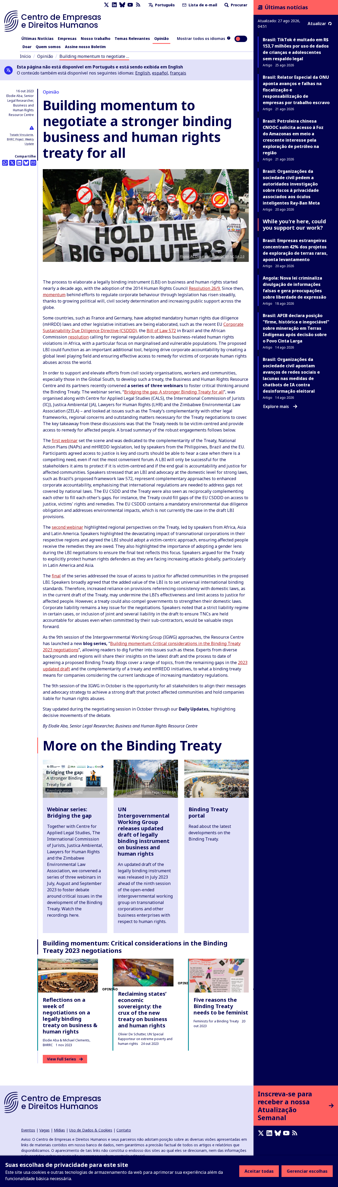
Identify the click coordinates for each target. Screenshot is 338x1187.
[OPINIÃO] (68, 976)
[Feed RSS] (138, 5)
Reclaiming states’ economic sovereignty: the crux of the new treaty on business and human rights (142, 1009)
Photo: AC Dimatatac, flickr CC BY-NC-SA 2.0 (212, 256)
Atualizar (317, 23)
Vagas (44, 1130)
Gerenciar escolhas (307, 1171)
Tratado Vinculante (21, 135)
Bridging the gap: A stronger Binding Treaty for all (174, 392)
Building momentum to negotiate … (94, 56)
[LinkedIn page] (114, 5)
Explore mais (276, 406)
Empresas (67, 38)
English (142, 73)
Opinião (161, 38)
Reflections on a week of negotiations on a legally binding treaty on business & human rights (70, 1015)
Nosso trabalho (95, 38)
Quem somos (48, 46)
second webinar (67, 527)
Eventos (28, 1130)
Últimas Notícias (37, 38)
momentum (54, 295)
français (178, 73)
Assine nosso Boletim (85, 46)
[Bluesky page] (122, 5)
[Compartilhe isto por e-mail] (33, 163)
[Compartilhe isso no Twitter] (12, 163)
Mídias (59, 1130)
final (56, 576)
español (160, 73)
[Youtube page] (130, 5)
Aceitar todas (259, 1171)
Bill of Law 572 (161, 330)
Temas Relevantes (132, 38)
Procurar (238, 4)
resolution (78, 337)
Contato (123, 1130)
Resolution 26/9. (205, 288)
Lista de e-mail (202, 4)
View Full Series (61, 1058)
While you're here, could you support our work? (294, 224)
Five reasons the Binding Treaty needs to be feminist (221, 1006)
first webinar (65, 440)
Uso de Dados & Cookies (90, 1130)
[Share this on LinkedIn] (19, 163)
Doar (26, 46)
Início (25, 56)
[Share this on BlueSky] (26, 163)
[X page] (106, 5)
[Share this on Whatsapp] (5, 163)
